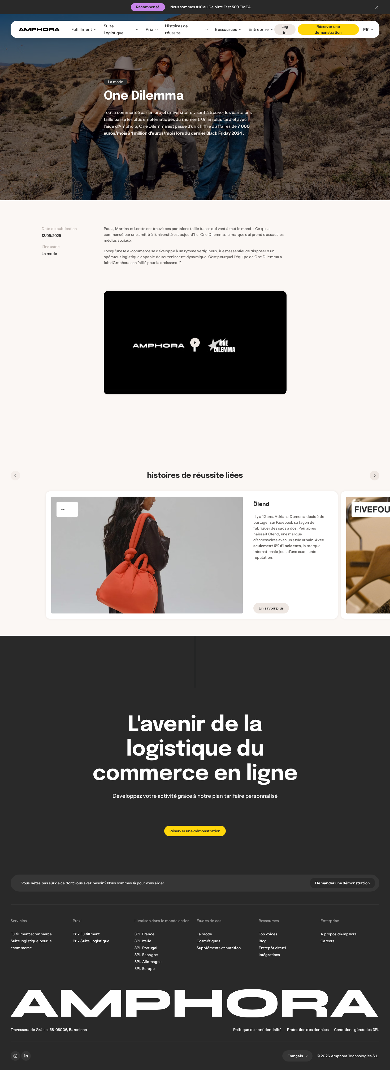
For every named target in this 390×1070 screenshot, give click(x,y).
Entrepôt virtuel (272, 947)
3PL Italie (143, 941)
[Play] (195, 342)
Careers (327, 941)
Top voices (268, 934)
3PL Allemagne (148, 961)
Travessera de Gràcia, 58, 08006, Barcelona (49, 1029)
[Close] (376, 7)
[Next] (374, 475)
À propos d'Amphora (338, 934)
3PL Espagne (146, 954)
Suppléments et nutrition (219, 947)
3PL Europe (145, 968)
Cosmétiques (208, 941)
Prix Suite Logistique (91, 941)
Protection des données (308, 1029)
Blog (263, 941)
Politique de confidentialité (257, 1029)
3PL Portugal (146, 947)
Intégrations (269, 954)
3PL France (144, 934)
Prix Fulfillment (86, 934)
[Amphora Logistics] (39, 29)
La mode (204, 934)
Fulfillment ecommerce (31, 934)
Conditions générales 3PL (356, 1029)
